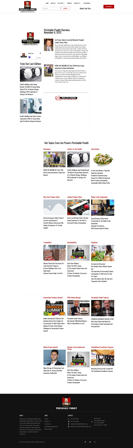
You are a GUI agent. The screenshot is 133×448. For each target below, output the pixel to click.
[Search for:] (51, 8)
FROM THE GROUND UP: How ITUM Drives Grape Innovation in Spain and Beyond (69, 66)
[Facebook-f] (94, 442)
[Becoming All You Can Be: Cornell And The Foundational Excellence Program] (102, 358)
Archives (69, 3)
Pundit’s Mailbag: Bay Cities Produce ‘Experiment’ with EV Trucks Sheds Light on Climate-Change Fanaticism (30, 118)
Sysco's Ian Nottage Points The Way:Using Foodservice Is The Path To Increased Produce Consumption (77, 220)
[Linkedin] (90, 442)
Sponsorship (86, 3)
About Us (53, 3)
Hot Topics (60, 3)
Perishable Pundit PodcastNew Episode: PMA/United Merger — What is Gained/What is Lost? (78, 321)
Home (47, 3)
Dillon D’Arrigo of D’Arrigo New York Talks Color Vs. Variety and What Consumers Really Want (53, 370)
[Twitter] (85, 442)
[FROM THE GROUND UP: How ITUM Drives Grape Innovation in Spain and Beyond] (54, 159)
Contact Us (77, 3)
